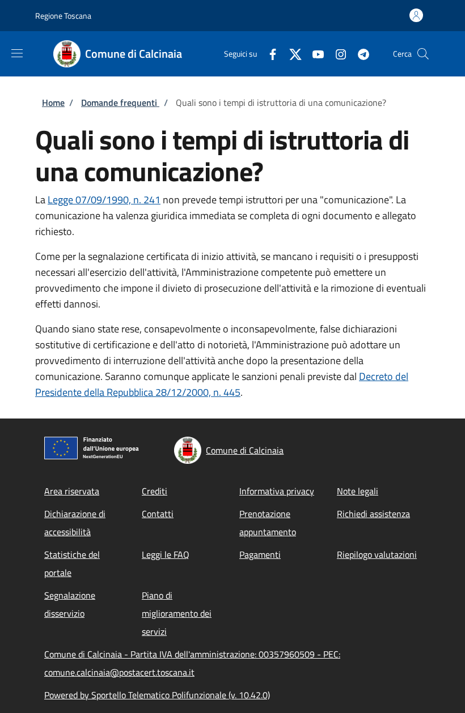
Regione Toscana (63, 16)
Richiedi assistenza (373, 513)
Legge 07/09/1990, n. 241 (104, 199)
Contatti (158, 513)
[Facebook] (268, 53)
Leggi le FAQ (165, 554)
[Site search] (423, 54)
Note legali (357, 491)
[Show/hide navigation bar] (17, 53)
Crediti (154, 491)
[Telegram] (359, 53)
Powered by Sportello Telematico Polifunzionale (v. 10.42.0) (157, 695)
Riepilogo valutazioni (377, 554)
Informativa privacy (276, 491)
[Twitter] (291, 53)
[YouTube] (313, 53)
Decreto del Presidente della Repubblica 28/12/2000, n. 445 (221, 384)
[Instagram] (336, 53)
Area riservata (71, 491)
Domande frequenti (120, 102)
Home (53, 102)
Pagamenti (260, 554)
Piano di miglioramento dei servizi (177, 613)
